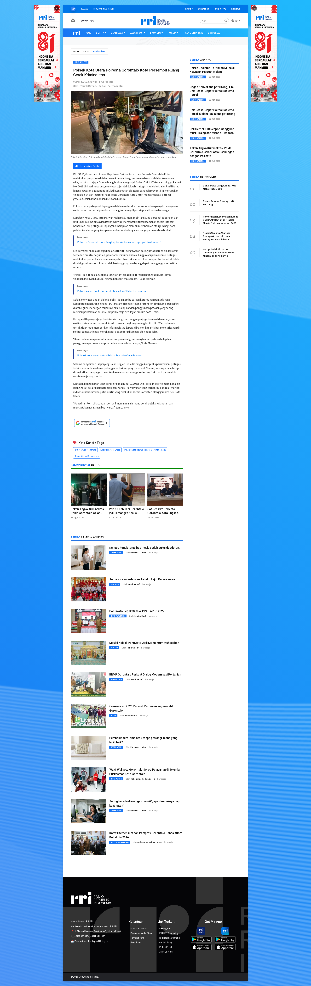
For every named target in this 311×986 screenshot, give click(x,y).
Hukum (172, 32)
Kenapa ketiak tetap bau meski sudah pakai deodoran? (144, 547)
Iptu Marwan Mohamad (85, 449)
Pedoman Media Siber (104, 9)
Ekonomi (155, 32)
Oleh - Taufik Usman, (85, 85)
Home (88, 32)
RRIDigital (220, 9)
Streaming (204, 9)
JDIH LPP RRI (166, 951)
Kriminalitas (81, 62)
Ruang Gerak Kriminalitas (87, 456)
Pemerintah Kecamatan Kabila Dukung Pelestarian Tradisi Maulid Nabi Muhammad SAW (220, 220)
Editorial (214, 32)
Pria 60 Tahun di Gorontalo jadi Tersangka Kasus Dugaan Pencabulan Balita (126, 512)
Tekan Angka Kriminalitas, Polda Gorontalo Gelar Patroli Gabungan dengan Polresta (212, 152)
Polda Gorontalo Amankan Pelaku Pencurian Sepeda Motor (110, 355)
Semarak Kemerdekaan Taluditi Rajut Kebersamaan (142, 579)
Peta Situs (135, 942)
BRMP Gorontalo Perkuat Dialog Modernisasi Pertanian (145, 674)
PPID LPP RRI (166, 946)
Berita (100, 32)
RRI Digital (164, 928)
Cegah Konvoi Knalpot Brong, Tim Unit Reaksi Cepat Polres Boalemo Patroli (212, 90)
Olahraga (117, 32)
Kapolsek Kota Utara (110, 449)
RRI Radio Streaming (169, 937)
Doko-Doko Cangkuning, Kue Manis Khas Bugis (219, 187)
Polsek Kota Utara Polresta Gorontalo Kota (145, 449)
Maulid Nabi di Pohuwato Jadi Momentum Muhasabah (144, 642)
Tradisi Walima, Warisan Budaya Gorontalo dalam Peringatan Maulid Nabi (217, 236)
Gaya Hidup (137, 32)
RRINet (189, 9)
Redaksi (84, 9)
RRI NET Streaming (169, 933)
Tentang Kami (137, 937)
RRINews (235, 9)
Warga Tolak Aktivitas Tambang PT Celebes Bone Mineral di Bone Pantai (218, 252)
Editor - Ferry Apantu (111, 85)
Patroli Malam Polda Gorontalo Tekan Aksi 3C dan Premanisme (112, 291)
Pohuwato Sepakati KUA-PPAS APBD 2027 (136, 611)
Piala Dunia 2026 (193, 32)
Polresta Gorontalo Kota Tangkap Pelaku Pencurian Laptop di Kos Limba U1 (119, 242)
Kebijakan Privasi (138, 928)
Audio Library (165, 942)
